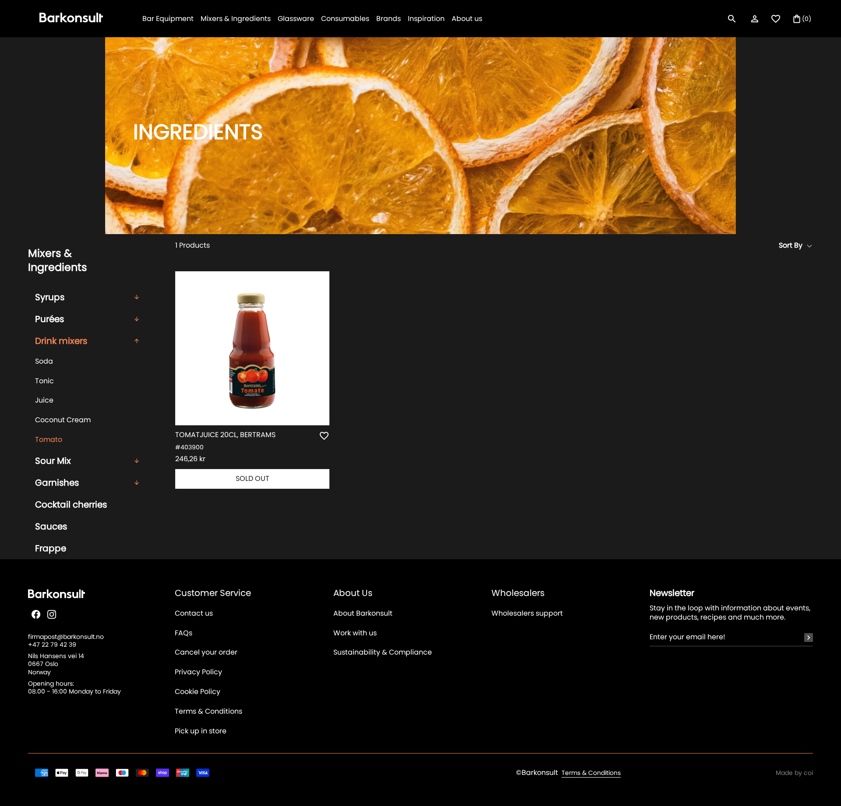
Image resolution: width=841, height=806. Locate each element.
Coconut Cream (63, 420)
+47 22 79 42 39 (52, 644)
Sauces (51, 526)
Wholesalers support (527, 613)
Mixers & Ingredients (236, 19)
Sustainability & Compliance (382, 652)
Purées (49, 319)
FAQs (183, 633)
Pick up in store (200, 731)
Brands (388, 19)
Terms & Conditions (208, 711)
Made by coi (794, 773)
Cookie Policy (197, 692)
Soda (44, 361)
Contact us (194, 613)
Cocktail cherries (71, 504)
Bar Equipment (168, 19)
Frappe (50, 548)
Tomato (48, 440)
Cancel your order (206, 652)
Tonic (44, 381)
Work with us (355, 633)
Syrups (49, 297)
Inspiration (426, 19)
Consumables (345, 19)
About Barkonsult (362, 613)
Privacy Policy (198, 672)
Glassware (296, 19)
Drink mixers (61, 341)
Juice (44, 400)
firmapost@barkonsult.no (66, 636)
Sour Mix (53, 461)
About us (467, 19)
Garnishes (57, 483)
